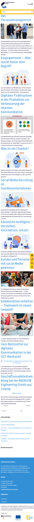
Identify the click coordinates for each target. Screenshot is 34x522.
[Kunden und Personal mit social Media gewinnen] (17, 272)
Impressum (4, 501)
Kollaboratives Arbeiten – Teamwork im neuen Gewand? (17, 305)
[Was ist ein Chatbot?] (17, 153)
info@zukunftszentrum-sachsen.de (9, 489)
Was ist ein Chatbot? (15, 149)
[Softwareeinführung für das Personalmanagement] (17, 24)
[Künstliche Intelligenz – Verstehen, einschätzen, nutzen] (17, 235)
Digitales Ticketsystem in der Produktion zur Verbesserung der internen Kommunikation (16, 104)
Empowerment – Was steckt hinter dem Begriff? (16, 62)
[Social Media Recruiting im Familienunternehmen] (17, 193)
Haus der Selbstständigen (8, 425)
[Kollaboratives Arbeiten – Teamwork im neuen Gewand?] (17, 314)
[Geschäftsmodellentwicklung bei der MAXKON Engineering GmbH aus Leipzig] (17, 393)
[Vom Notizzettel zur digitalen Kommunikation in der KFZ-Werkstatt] (17, 361)
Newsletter (4, 499)
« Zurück (5, 405)
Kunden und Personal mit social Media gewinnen (15, 263)
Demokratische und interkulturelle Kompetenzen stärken (16, 421)
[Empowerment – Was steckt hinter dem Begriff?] (17, 71)
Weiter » (28, 405)
